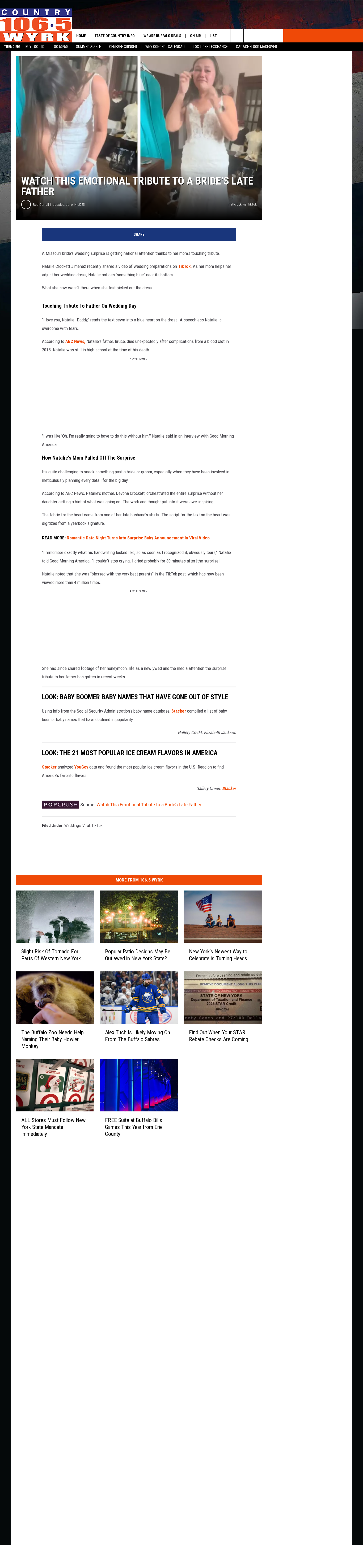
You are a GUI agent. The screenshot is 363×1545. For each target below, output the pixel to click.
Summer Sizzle (88, 47)
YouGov (81, 767)
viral (86, 825)
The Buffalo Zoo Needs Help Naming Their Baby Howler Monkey (52, 1039)
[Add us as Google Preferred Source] (236, 35)
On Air (195, 36)
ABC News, (75, 341)
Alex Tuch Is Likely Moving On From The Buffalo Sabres (137, 1035)
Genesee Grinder (123, 47)
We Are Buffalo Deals (162, 36)
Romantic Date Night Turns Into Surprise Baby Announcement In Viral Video (138, 537)
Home (81, 36)
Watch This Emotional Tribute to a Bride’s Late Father (148, 804)
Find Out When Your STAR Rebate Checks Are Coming (218, 1035)
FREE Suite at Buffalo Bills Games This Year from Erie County (134, 1127)
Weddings (72, 825)
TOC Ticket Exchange (210, 47)
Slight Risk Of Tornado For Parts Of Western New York (51, 955)
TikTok (97, 825)
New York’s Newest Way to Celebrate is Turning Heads (218, 955)
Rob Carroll (41, 205)
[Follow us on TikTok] (263, 35)
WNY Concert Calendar (165, 47)
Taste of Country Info (115, 36)
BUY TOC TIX (35, 47)
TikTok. (185, 266)
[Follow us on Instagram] (276, 35)
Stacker (178, 711)
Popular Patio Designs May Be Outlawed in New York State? (137, 955)
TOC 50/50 (60, 47)
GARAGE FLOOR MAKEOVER (256, 47)
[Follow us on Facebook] (250, 35)
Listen (215, 36)
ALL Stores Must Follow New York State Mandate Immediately (53, 1127)
